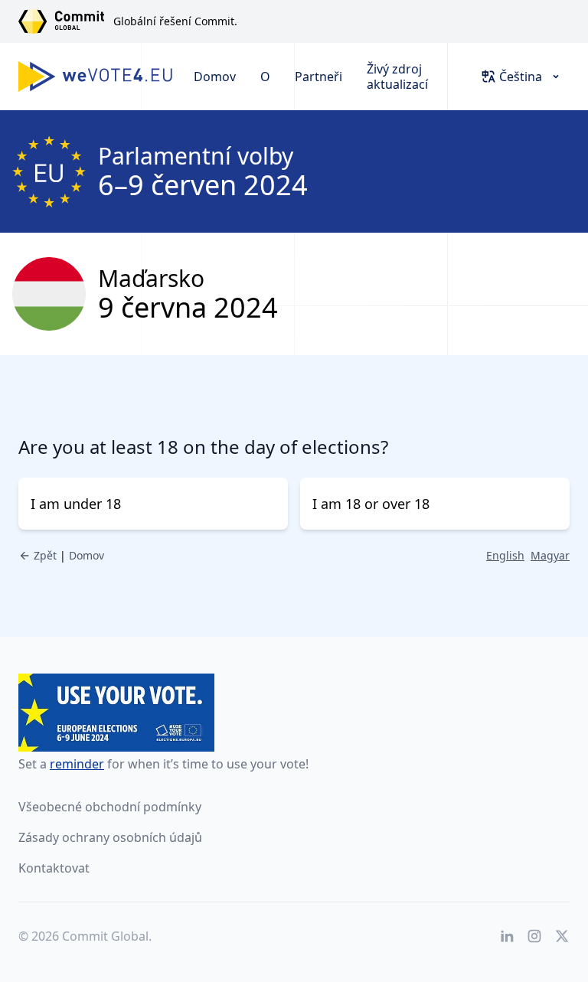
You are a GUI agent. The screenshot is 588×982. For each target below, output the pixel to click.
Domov (215, 76)
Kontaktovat (54, 868)
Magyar (550, 555)
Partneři (318, 76)
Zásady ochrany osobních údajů (110, 837)
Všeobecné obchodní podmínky (109, 806)
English (505, 555)
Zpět (45, 555)
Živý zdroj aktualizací (397, 76)
